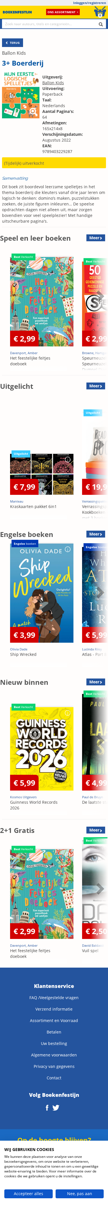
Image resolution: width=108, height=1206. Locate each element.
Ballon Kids (14, 53)
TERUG (14, 43)
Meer (94, 237)
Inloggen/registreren (89, 3)
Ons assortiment (61, 12)
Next (99, 310)
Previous (6, 310)
